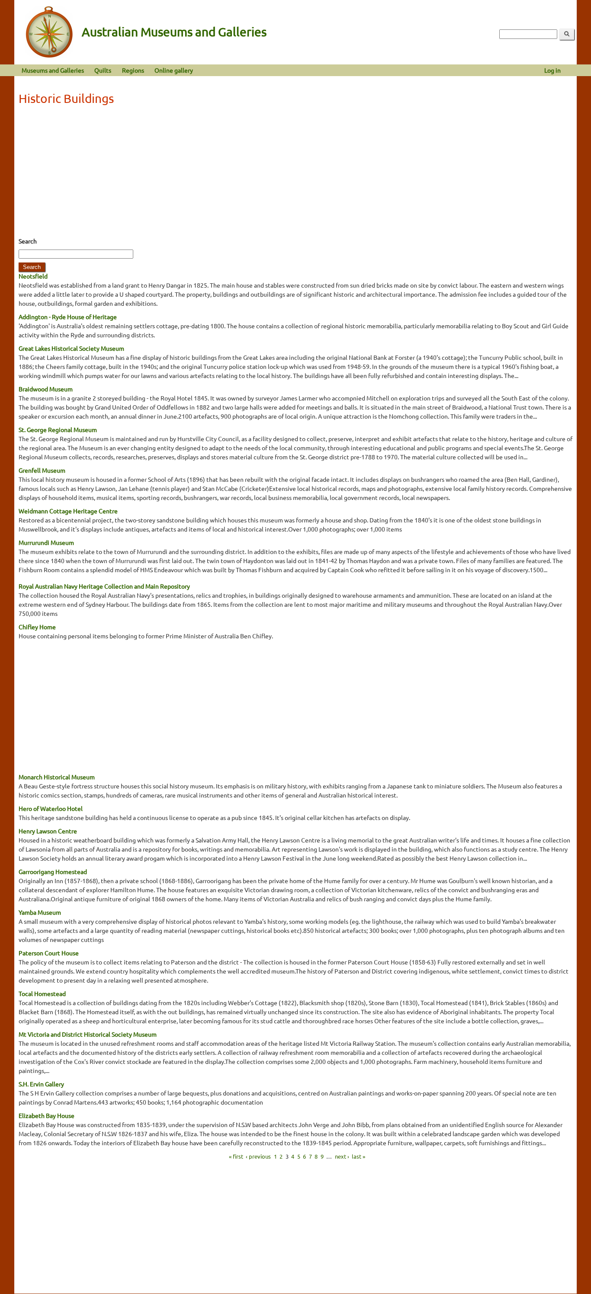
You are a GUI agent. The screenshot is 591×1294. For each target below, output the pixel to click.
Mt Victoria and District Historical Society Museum (88, 1034)
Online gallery (173, 70)
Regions (133, 70)
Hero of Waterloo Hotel (51, 808)
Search (28, 241)
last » (358, 1155)
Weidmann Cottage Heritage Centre (68, 511)
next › (342, 1155)
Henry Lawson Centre (48, 831)
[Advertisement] (295, 173)
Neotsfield (33, 276)
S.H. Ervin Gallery (41, 1084)
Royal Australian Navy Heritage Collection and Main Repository (104, 586)
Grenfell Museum (42, 470)
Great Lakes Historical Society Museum (71, 348)
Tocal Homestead (42, 993)
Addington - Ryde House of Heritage (68, 316)
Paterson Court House (49, 953)
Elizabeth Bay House (46, 1115)
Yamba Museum (40, 912)
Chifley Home (37, 627)
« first (236, 1155)
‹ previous (258, 1155)
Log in (552, 70)
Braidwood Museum (46, 389)
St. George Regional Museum (58, 429)
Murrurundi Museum (46, 542)
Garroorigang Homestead (53, 871)
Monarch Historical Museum (57, 777)
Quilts (102, 70)
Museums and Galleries (53, 70)
